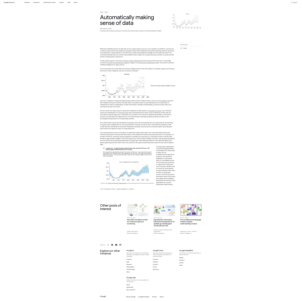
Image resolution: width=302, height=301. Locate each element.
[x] (108, 245)
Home (101, 12)
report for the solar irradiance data (117, 183)
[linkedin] (112, 245)
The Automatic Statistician (146, 63)
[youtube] (116, 245)
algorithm (131, 123)
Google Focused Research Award (118, 63)
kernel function (123, 113)
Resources (36, 2)
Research (27, 2)
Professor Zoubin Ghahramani (132, 61)
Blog (69, 2)
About (75, 2)
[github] (120, 245)
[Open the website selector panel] (16, 2)
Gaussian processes (154, 111)
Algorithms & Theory (109, 189)
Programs (131, 189)
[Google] (103, 296)
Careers (61, 2)
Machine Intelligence (121, 189)
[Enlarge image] (200, 28)
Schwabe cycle (165, 101)
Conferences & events (49, 2)
